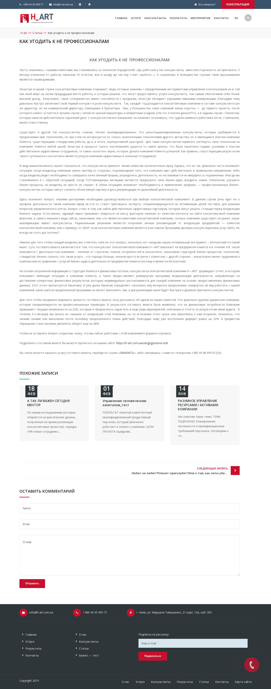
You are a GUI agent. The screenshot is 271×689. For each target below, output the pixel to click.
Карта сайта (243, 682)
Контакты (221, 18)
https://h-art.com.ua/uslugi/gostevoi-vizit (142, 343)
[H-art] (36, 18)
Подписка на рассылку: (153, 634)
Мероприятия (200, 18)
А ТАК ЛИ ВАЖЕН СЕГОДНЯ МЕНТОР (48, 403)
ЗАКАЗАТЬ (127, 353)
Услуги (136, 18)
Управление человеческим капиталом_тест (124, 403)
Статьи (37, 33)
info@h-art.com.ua (63, 4)
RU (236, 18)
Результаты (178, 18)
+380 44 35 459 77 (33, 4)
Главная (121, 18)
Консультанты (155, 18)
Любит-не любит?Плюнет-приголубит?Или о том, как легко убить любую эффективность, (186, 470)
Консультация (237, 4)
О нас (82, 634)
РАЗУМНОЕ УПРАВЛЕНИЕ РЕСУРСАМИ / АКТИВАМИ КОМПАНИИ (198, 405)
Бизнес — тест (89, 655)
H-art (23, 33)
